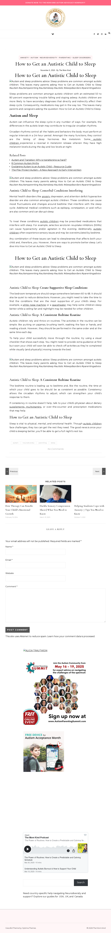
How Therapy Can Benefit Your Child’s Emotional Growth (19, 509)
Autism (34, 58)
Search (81, 882)
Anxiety (24, 58)
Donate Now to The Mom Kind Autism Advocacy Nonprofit (55, 3)
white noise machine (34, 305)
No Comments (55, 449)
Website (9, 573)
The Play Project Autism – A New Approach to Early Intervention (46, 170)
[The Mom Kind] (55, 18)
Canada (78, 896)
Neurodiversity (48, 58)
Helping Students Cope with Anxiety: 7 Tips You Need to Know (89, 509)
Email (9, 560)
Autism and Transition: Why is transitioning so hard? (39, 160)
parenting (43, 443)
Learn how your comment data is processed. (71, 636)
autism (15, 443)
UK (66, 896)
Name (9, 546)
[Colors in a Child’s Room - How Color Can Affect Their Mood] (11, 471)
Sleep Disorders (82, 58)
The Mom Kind (65, 70)
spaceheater (59, 305)
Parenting (65, 58)
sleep (53, 443)
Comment (11, 586)
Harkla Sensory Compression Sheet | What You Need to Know (55, 509)
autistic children (49, 221)
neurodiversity (28, 443)
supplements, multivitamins (25, 407)
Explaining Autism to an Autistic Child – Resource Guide (41, 166)
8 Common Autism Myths (25, 163)
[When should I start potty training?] (99, 471)
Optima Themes (29, 928)
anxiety (46, 196)
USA (61, 896)
